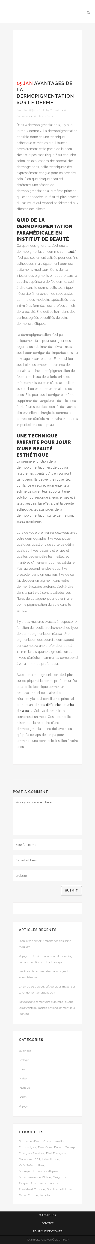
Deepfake (45, 1147)
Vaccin (45, 1195)
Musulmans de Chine (35, 1177)
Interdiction (50, 1159)
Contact (47, 1223)
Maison (23, 1078)
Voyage (23, 1106)
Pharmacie (39, 1183)
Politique (24, 1087)
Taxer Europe (28, 1195)
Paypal (24, 1183)
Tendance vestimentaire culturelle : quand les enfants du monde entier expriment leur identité (47, 1007)
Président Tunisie (32, 1189)
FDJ (37, 1159)
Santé (42, 110)
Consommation (55, 1141)
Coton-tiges (27, 1147)
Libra (40, 1165)
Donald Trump (64, 1147)
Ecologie (24, 1060)
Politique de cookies (47, 1231)
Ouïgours (59, 1177)
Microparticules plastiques (39, 1171)
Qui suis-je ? (47, 1215)
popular (53, 1183)
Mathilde (55, 110)
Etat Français (56, 1153)
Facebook (26, 1159)
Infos (22, 1069)
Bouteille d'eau (30, 1141)
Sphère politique (59, 1189)
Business (25, 1050)
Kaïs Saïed (27, 1165)
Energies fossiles (31, 1153)
